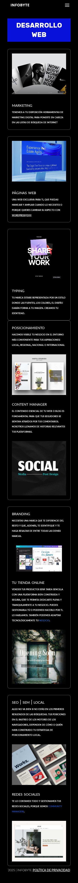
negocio (44, 620)
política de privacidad (51, 870)
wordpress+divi (21, 215)
